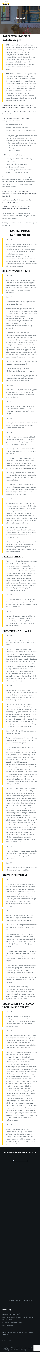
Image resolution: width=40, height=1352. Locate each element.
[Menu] (37, 3)
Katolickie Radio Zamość (11, 1314)
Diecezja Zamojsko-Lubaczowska (20, 1301)
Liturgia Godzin (7, 1325)
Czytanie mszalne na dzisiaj (12, 1322)
